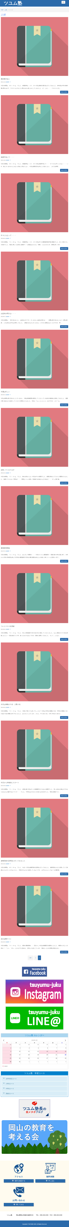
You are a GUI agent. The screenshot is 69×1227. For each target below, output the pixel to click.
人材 (6, 10)
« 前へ (30, 957)
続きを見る (64, 92)
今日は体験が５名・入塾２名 (11, 704)
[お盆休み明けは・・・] (34, 310)
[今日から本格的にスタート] (34, 779)
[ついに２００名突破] (34, 622)
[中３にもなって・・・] (34, 231)
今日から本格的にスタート (10, 782)
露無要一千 (8, 81)
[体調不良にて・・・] (34, 153)
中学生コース (10, 1088)
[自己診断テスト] (34, 935)
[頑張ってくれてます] (34, 466)
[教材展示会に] (34, 75)
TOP (2, 10)
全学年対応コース (11, 1078)
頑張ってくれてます (7, 470)
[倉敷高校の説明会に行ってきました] (34, 857)
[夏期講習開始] (34, 544)
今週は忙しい (5, 392)
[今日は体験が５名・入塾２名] (34, 701)
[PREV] (4, 1040)
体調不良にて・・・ (7, 157)
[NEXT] (65, 1040)
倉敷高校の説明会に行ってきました (13, 861)
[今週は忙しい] (34, 388)
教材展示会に (5, 79)
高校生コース (10, 1093)
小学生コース (10, 1083)
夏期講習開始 (5, 548)
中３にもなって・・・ (8, 235)
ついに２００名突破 (7, 626)
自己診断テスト (6, 939)
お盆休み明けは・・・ (8, 313)
